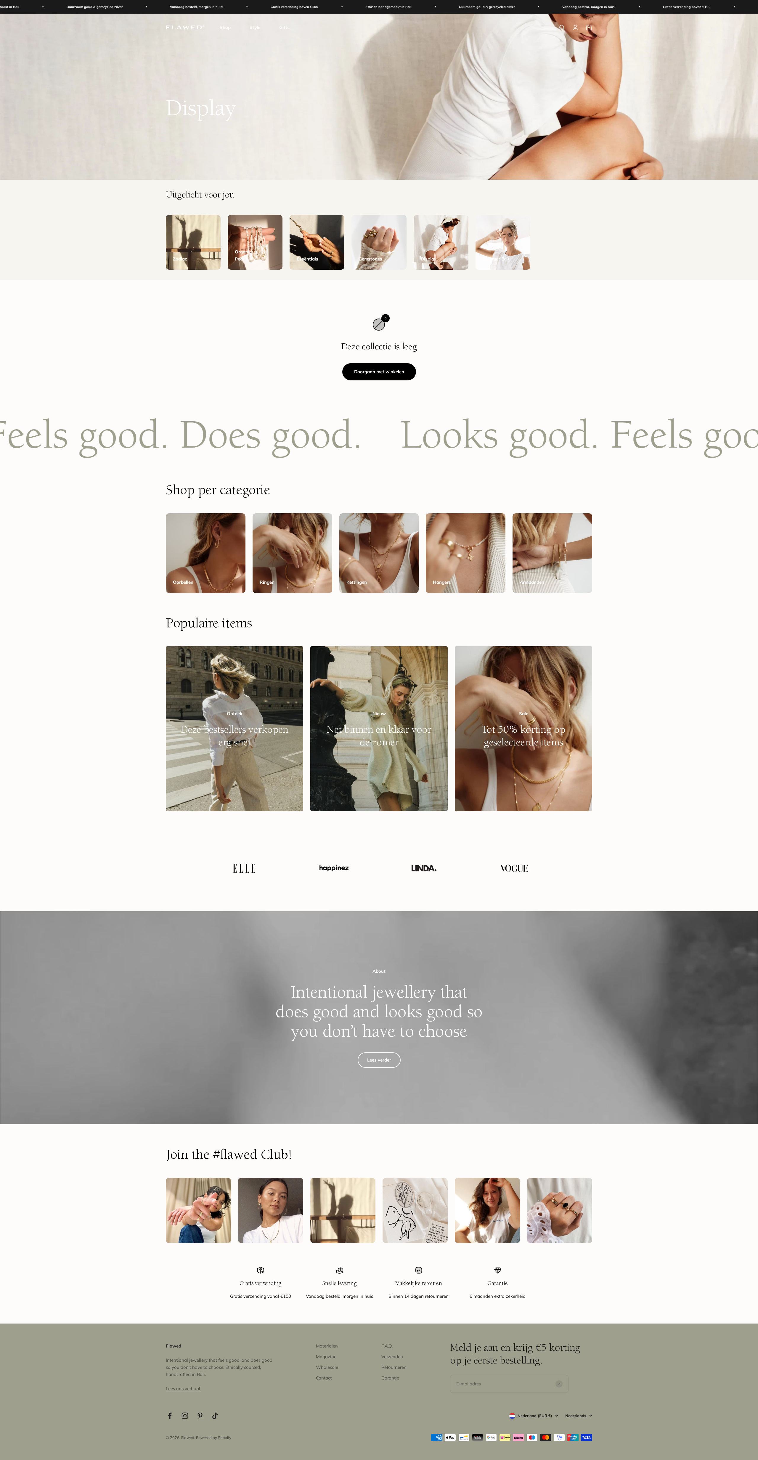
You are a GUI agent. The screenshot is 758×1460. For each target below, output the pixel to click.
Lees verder (379, 1060)
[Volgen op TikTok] (215, 1416)
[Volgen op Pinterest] (200, 1416)
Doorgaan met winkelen (379, 371)
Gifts (284, 27)
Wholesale (327, 1367)
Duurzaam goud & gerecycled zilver (306, 7)
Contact (324, 1378)
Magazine (326, 1356)
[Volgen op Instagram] (185, 1416)
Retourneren (394, 1367)
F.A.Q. (387, 1346)
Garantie (390, 1378)
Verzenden (392, 1356)
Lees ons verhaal (183, 1388)
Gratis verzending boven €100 (113, 7)
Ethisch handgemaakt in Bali (208, 7)
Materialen (327, 1346)
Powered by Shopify (213, 1437)
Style (255, 27)
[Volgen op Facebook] (170, 1416)
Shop (225, 27)
